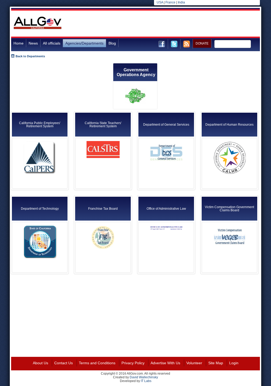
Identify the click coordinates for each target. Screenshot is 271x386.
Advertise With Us (165, 363)
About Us (40, 363)
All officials (51, 43)
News (33, 43)
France (170, 2)
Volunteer (194, 363)
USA (160, 2)
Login (233, 363)
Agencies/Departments (84, 43)
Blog (112, 43)
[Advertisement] (163, 24)
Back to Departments (30, 56)
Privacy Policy (132, 363)
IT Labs (146, 381)
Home (18, 43)
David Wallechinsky (144, 377)
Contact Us (63, 363)
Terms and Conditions (97, 363)
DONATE (202, 43)
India (181, 2)
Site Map (215, 363)
